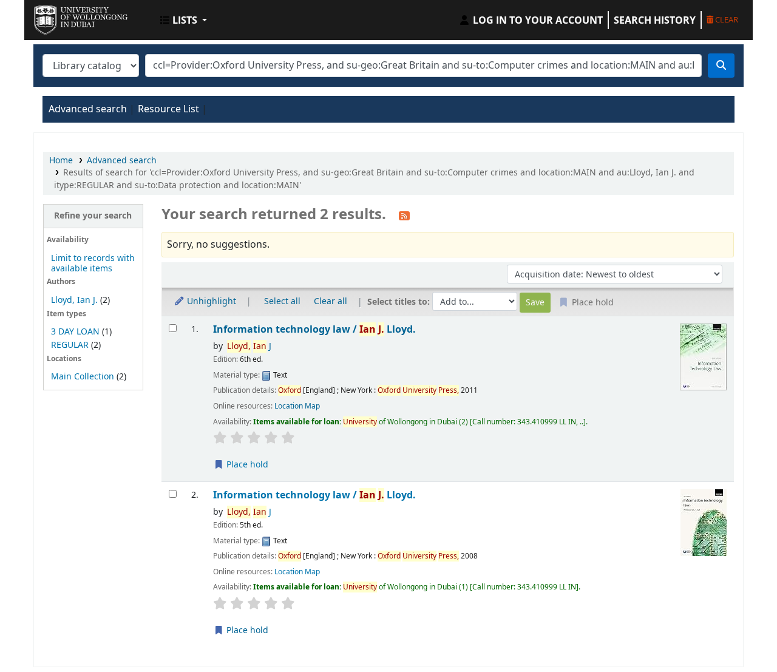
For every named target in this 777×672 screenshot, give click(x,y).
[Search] (721, 65)
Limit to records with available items (93, 263)
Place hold (246, 464)
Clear (725, 19)
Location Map (297, 406)
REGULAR (70, 345)
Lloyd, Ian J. (74, 300)
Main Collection (82, 376)
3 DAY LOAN (75, 331)
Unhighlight (210, 301)
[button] (183, 20)
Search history (655, 20)
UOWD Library (64, 17)
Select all (282, 301)
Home (61, 160)
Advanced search (88, 109)
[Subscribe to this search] (404, 215)
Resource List (168, 109)
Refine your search (93, 215)
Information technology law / (314, 329)
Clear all (330, 301)
